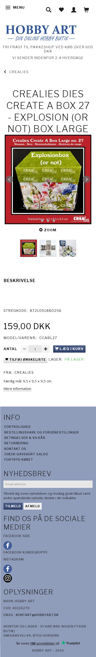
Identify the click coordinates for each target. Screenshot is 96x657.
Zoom (50, 230)
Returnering (16, 443)
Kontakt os (15, 449)
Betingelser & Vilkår (24, 438)
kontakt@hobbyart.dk (37, 615)
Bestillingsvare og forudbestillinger (41, 432)
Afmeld (32, 506)
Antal (10, 349)
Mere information (17, 388)
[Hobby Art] (40, 32)
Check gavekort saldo (26, 454)
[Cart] (86, 10)
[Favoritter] (61, 10)
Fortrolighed (17, 427)
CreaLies (24, 372)
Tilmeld (13, 506)
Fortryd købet (18, 459)
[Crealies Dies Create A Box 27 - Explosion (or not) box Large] (48, 179)
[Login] (74, 10)
